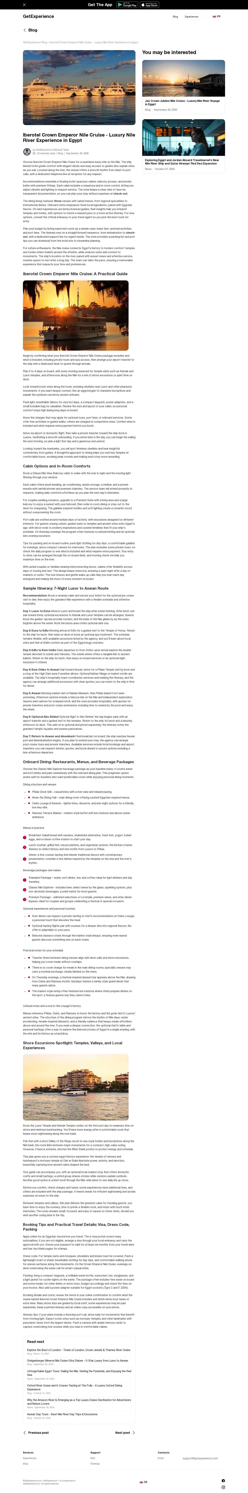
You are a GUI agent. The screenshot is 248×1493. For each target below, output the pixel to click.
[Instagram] (223, 1487)
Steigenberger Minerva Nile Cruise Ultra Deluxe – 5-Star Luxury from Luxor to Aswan (77, 1361)
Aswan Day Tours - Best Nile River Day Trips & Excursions (62, 1414)
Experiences (191, 17)
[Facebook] (223, 1480)
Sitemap (95, 1464)
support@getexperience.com (200, 1458)
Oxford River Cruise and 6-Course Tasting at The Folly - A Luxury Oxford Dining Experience (74, 1388)
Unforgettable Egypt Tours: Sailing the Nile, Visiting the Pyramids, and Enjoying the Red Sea (79, 1373)
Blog (175, 17)
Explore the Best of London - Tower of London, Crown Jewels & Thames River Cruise (78, 1350)
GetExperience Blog (35, 42)
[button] (24, 4)
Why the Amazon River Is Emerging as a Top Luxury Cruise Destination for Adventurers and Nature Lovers (79, 1402)
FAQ (92, 1458)
